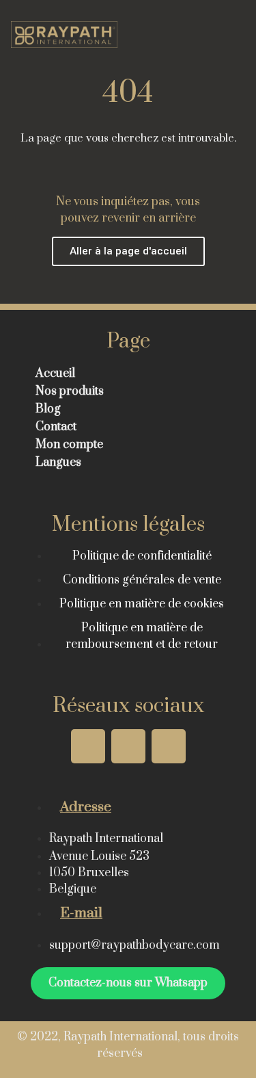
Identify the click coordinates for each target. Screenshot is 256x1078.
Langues (58, 462)
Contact (55, 426)
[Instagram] (88, 746)
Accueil (55, 373)
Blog (48, 409)
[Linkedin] (169, 746)
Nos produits (69, 391)
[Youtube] (128, 746)
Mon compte (69, 444)
